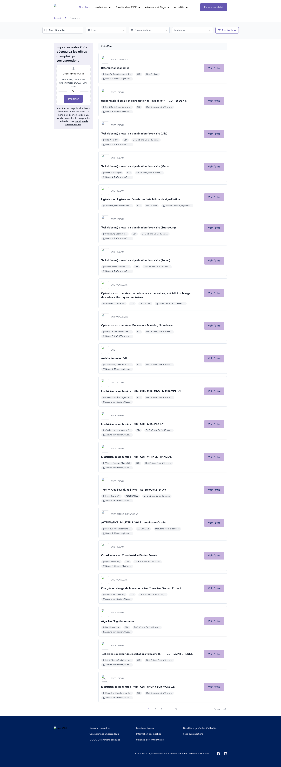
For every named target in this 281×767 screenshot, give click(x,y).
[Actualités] (187, 7)
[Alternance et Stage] (168, 7)
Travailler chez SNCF (126, 7)
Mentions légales (145, 728)
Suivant (217, 709)
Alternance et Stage (155, 7)
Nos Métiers (101, 7)
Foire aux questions (193, 734)
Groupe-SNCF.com (199, 753)
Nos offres (84, 7)
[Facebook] (218, 753)
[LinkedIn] (225, 753)
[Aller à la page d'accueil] (60, 7)
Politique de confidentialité (150, 739)
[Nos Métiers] (109, 7)
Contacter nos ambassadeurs (104, 734)
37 (176, 709)
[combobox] (62, 30)
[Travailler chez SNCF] (139, 7)
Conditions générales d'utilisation (200, 728)
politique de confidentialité (76, 123)
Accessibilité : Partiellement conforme (168, 753)
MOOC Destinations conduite (104, 739)
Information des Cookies (148, 734)
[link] (214, 68)
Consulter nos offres (99, 728)
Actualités (179, 7)
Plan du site (141, 753)
